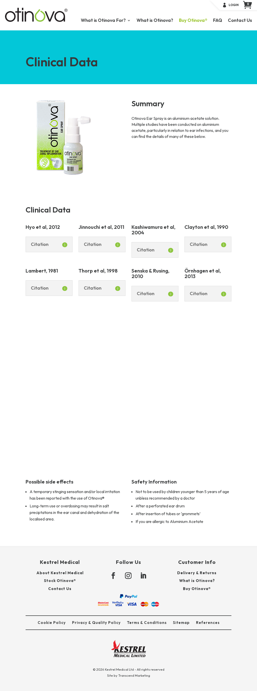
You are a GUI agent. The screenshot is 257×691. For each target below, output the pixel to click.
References (208, 622)
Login (234, 5)
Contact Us (240, 21)
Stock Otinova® (60, 580)
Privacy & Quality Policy (96, 622)
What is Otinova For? (103, 21)
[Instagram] (128, 575)
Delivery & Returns (197, 572)
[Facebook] (113, 575)
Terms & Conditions (147, 622)
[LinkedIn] (143, 575)
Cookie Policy (52, 622)
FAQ (217, 21)
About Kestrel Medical (60, 572)
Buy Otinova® (193, 21)
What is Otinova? (155, 21)
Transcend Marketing (134, 675)
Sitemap (181, 622)
